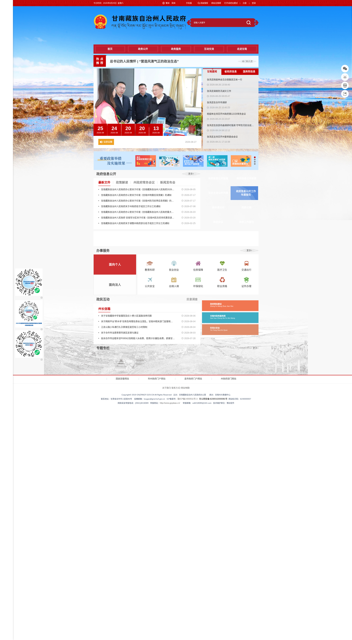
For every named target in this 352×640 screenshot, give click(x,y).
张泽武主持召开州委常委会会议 (222, 137)
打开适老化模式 (231, 3)
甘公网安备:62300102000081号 (213, 399)
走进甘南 (242, 49)
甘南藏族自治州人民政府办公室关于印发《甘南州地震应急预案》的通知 (136, 195)
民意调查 (192, 299)
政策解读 (122, 182)
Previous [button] (198, 127)
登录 (254, 3)
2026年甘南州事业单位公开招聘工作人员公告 (141, 142)
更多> (191, 174)
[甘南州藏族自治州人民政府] (140, 21)
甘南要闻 (212, 71)
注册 (245, 3)
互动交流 (209, 49)
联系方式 (176, 388)
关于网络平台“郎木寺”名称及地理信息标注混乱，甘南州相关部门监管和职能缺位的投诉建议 (138, 321)
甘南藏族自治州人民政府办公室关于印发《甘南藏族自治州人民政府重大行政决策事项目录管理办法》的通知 (138, 212)
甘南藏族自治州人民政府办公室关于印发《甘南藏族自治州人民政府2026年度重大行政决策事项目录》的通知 (138, 189)
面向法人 (115, 284)
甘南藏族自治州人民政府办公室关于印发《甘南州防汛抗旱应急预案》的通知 (138, 201)
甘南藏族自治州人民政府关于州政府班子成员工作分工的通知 (130, 206)
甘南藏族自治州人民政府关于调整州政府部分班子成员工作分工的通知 (135, 223)
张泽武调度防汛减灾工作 (219, 91)
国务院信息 (249, 71)
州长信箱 (104, 309)
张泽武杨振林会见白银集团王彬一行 (224, 79)
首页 (110, 49)
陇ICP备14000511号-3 (187, 399)
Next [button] (198, 133)
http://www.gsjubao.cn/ (170, 403)
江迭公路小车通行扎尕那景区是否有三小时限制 (124, 327)
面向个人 (115, 264)
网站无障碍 (216, 3)
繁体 (168, 3)
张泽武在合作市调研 (217, 102)
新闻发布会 (167, 182)
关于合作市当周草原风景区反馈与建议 (119, 333)
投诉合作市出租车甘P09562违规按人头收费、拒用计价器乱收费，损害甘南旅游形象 (138, 338)
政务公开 (143, 49)
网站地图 (185, 388)
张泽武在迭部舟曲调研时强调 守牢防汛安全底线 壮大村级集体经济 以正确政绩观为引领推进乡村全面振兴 (230, 125)
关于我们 (166, 388)
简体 (173, 3)
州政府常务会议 (144, 182)
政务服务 (176, 49)
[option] (184, 61)
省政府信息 (230, 71)
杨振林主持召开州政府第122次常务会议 (226, 114)
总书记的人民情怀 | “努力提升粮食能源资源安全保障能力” (152, 61)
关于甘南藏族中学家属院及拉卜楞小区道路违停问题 (126, 316)
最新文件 (104, 182)
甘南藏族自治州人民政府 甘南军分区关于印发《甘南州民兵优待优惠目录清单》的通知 (138, 217)
